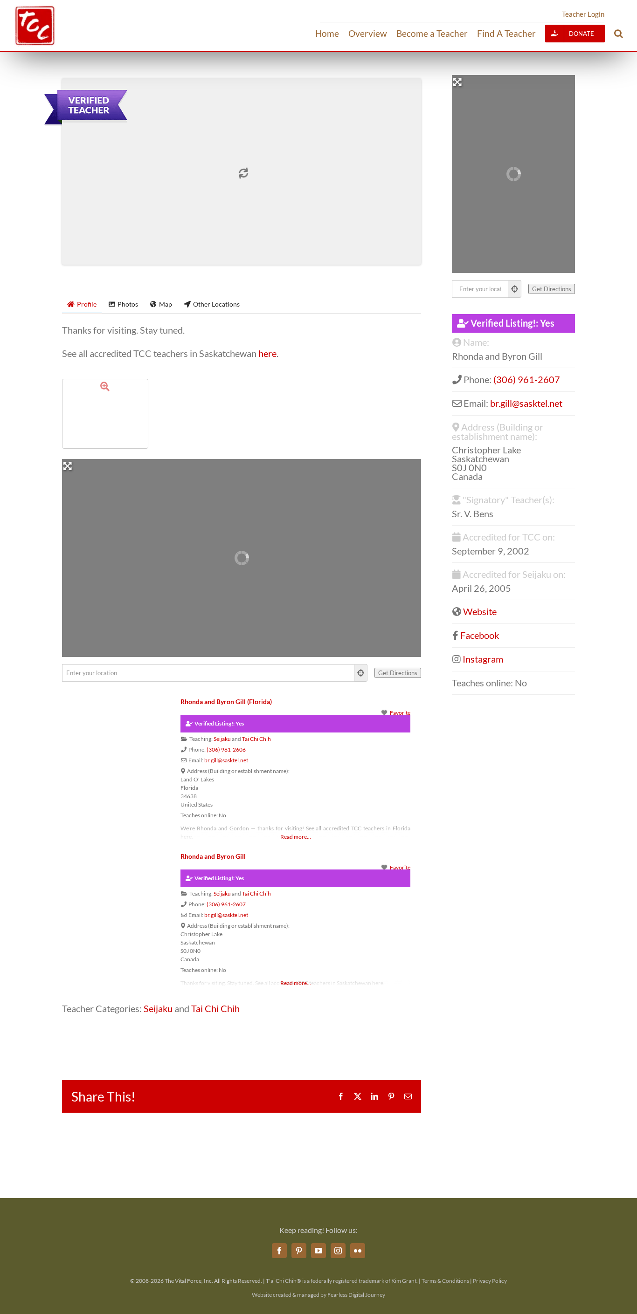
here (267, 353)
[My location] (360, 673)
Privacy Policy (490, 1280)
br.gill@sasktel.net (226, 760)
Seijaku (222, 738)
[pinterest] (298, 1250)
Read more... (295, 836)
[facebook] (279, 1250)
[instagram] (338, 1250)
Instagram (483, 658)
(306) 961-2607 (226, 904)
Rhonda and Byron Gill (213, 856)
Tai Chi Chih (256, 738)
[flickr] (357, 1250)
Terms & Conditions (445, 1280)
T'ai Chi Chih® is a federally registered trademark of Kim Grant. (342, 1280)
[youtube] (318, 1250)
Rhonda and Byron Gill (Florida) (226, 701)
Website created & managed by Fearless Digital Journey (318, 1294)
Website (480, 611)
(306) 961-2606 (226, 749)
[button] (618, 34)
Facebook (479, 635)
